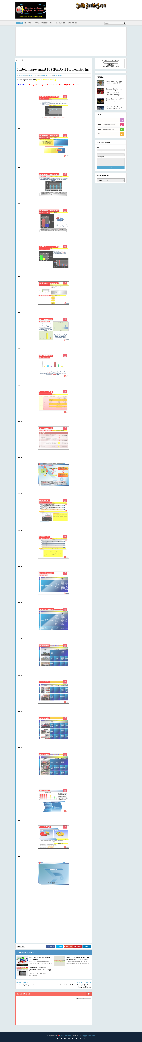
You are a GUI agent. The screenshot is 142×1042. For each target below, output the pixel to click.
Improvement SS (108, 129)
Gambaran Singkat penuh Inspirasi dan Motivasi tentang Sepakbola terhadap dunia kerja (114, 92)
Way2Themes (66, 1036)
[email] (76, 1038)
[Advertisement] (71, 41)
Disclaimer (60, 23)
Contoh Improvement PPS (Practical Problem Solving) (40, 969)
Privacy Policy (41, 23)
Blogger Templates (88, 1036)
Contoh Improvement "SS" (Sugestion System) (115, 100)
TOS (51, 23)
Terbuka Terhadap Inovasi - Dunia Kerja (40, 958)
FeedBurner (115, 66)
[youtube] (80, 1038)
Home (19, 23)
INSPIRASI (106, 134)
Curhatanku (73, 23)
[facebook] (61, 1038)
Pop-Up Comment (83, 999)
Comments (58, 75)
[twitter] (57, 1038)
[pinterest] (84, 1038)
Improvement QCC (109, 124)
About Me (28, 23)
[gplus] (65, 1038)
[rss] (72, 1038)
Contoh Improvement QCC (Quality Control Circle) (115, 82)
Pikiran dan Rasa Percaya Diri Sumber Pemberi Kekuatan (114, 109)
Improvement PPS (23, 63)
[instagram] (69, 1038)
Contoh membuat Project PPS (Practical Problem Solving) (78, 958)
